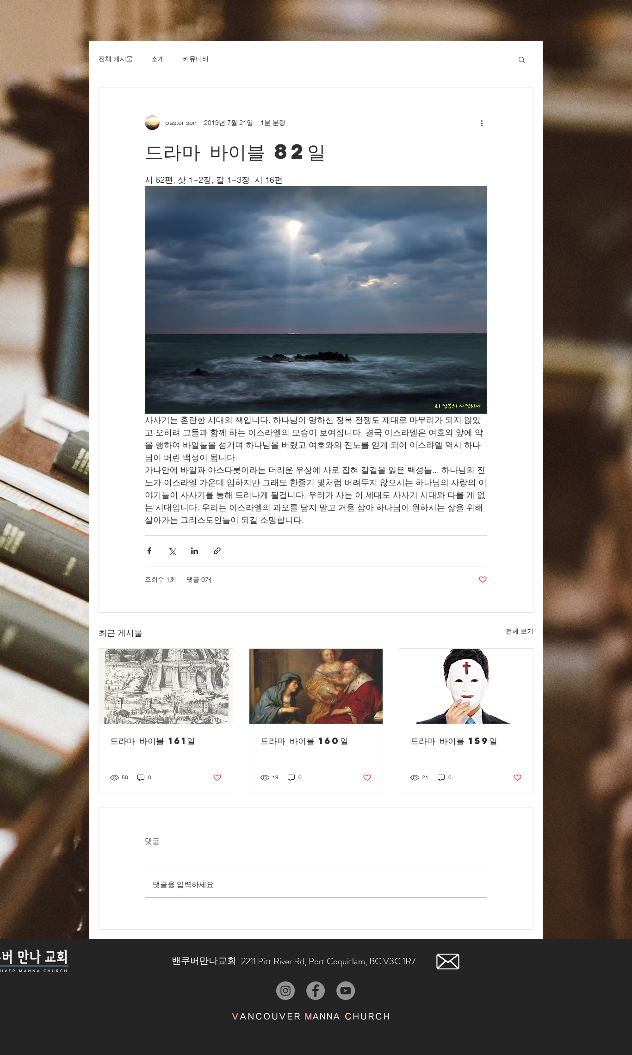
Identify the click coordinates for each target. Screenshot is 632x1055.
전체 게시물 (116, 59)
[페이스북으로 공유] (149, 550)
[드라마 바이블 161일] (166, 686)
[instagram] (285, 990)
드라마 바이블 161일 (152, 740)
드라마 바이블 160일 (304, 740)
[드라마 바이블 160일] (316, 686)
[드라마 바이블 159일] (466, 686)
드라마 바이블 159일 (453, 740)
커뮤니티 (196, 59)
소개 (157, 59)
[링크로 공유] (217, 550)
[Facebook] (315, 990)
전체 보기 (519, 631)
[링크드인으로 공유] (194, 550)
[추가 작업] (481, 122)
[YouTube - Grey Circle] (345, 990)
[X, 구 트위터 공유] (171, 550)
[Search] (533, 20)
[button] (521, 59)
